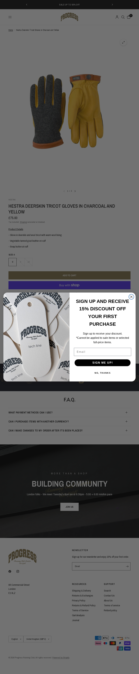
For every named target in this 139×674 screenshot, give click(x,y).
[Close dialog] (131, 296)
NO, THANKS (103, 373)
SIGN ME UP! (102, 362)
